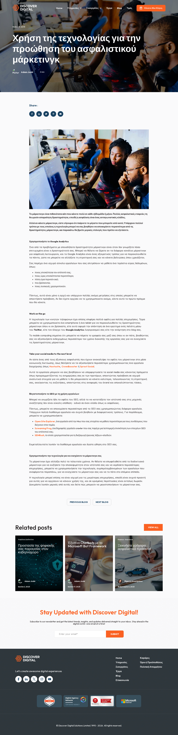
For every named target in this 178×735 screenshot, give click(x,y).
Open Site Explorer (45, 421)
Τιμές (129, 8)
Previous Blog (79, 502)
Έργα (109, 8)
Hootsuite (54, 366)
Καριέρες (145, 658)
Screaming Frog (43, 428)
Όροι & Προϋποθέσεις (151, 662)
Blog (119, 8)
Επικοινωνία (122, 680)
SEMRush (39, 435)
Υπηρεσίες (73, 8)
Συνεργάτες (122, 666)
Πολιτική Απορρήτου (151, 666)
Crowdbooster (69, 366)
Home (59, 8)
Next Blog (102, 502)
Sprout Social (87, 366)
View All (153, 527)
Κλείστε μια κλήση (153, 8)
